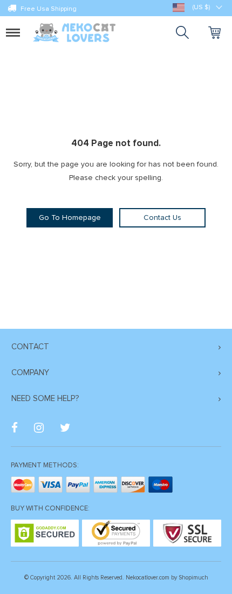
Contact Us (162, 217)
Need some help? (45, 398)
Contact (30, 346)
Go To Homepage (70, 217)
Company (30, 372)
